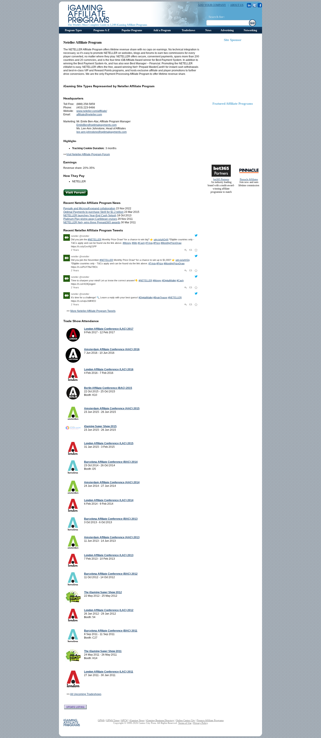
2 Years (75, 250)
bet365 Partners (221, 179)
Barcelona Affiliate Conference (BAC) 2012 (111, 573)
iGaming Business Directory (160, 720)
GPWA (101, 720)
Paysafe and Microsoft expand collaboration (89, 208)
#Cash (141, 243)
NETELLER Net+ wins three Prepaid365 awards (91, 222)
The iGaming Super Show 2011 (103, 651)
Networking (250, 30)
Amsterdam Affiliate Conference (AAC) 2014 (112, 482)
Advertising (227, 30)
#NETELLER (94, 239)
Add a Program (162, 30)
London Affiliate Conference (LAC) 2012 (108, 610)
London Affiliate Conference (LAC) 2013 (108, 555)
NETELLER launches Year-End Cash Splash (89, 215)
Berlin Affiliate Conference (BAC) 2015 (108, 388)
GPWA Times (112, 720)
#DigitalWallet (169, 280)
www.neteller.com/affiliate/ (91, 111)
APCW (124, 720)
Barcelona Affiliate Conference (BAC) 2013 (111, 518)
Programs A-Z (101, 30)
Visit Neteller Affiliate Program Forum (88, 154)
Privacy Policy (200, 723)
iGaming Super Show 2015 (100, 426)
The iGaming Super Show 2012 (103, 592)
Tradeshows (188, 30)
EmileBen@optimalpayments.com (96, 124)
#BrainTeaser (160, 297)
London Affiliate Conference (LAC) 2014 (108, 500)
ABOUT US (236, 5)
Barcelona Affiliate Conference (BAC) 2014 (111, 461)
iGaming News (136, 720)
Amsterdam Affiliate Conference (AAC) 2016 (112, 349)
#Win (134, 243)
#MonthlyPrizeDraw (171, 243)
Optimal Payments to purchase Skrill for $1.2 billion (93, 212)
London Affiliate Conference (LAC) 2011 (108, 671)
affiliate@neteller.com (89, 114)
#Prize (156, 243)
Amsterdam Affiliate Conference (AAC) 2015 (112, 408)
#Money (127, 243)
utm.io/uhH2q (183, 260)
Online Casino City (185, 720)
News (208, 30)
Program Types (73, 30)
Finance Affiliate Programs (210, 720)
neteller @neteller (80, 236)
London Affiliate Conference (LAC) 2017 (108, 328)
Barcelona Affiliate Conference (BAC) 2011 (110, 630)
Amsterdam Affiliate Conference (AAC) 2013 (112, 537)
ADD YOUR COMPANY (212, 5)
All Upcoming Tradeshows (85, 694)
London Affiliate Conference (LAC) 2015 (108, 443)
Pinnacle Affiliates (249, 179)
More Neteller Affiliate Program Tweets (93, 311)
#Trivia (149, 243)
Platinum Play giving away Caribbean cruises (90, 218)
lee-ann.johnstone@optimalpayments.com (101, 131)
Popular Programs (132, 30)
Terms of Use (185, 723)
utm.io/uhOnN (161, 239)
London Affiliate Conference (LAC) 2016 (108, 369)
